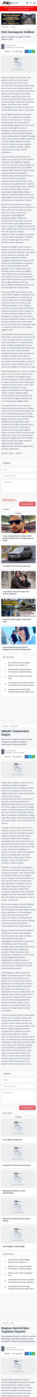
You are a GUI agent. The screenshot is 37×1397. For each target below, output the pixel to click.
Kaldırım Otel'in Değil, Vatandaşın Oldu (18, 7)
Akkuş (12, 1323)
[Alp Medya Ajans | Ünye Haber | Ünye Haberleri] (10, 3)
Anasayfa (5, 27)
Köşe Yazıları (14, 726)
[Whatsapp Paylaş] (33, 51)
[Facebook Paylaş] (26, 51)
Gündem (13, 27)
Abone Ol (8, 51)
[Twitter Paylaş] (30, 51)
